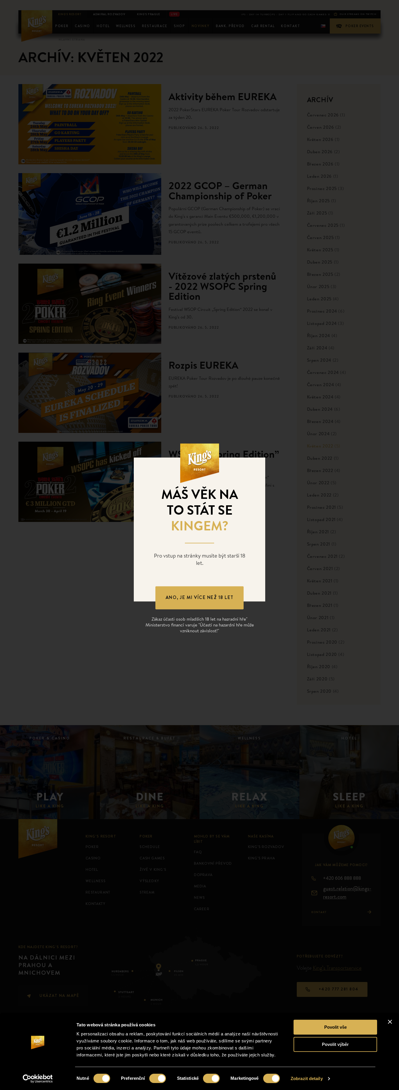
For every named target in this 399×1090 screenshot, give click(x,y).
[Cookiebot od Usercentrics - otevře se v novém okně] (37, 1078)
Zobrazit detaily (307, 1078)
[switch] (157, 1078)
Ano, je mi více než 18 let (200, 598)
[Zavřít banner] (390, 1022)
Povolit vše (335, 1027)
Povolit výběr (335, 1044)
